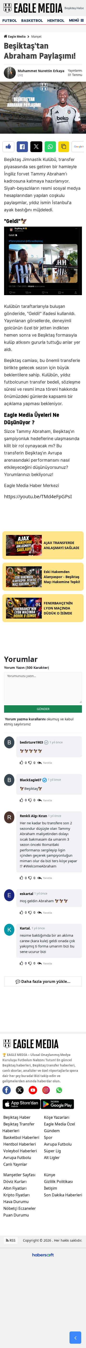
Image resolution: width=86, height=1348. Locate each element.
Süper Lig (52, 1150)
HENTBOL (55, 20)
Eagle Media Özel (59, 1124)
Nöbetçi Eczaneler (19, 1208)
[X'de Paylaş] (36, 146)
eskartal (26, 893)
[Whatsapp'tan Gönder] (50, 146)
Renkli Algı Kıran (33, 816)
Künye (49, 1174)
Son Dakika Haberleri (63, 1195)
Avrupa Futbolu (17, 1157)
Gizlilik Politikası (58, 1181)
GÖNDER (43, 709)
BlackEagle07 (30, 780)
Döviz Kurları (15, 1181)
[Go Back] (75, 1337)
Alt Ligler (52, 1157)
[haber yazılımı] (43, 1254)
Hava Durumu (16, 1201)
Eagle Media (16, 36)
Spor (48, 1137)
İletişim (50, 1188)
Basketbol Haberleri (21, 1137)
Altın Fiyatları (15, 1188)
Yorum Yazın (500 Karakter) (26, 667)
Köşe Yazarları (56, 1117)
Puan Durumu (16, 1215)
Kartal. (25, 928)
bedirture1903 (31, 742)
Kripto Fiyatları (16, 1195)
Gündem (52, 1130)
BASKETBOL (32, 20)
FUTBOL (9, 20)
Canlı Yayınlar (15, 1164)
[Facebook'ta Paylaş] (22, 146)
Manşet (36, 36)
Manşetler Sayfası (19, 1174)
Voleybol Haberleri (20, 1150)
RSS (12, 1240)
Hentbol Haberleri (19, 1144)
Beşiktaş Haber (17, 1117)
